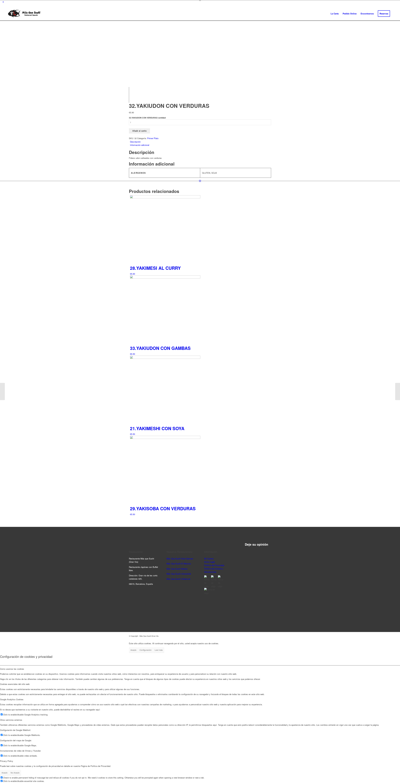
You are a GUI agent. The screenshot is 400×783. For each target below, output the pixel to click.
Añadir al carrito (139, 131)
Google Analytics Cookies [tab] (11, 699)
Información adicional (139, 144)
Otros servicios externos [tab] (11, 719)
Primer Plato (152, 138)
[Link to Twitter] (268, 636)
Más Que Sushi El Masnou (179, 563)
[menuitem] (335, 13)
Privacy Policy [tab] (6, 761)
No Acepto (15, 772)
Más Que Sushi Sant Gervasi (180, 558)
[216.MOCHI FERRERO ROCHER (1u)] (2, 391)
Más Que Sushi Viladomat (178, 578)
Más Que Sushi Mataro (177, 568)
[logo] (24, 13)
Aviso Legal (209, 561)
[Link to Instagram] (259, 636)
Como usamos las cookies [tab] (12, 668)
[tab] (200, 141)
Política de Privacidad (214, 565)
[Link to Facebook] (264, 636)
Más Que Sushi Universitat (179, 573)
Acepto (133, 650)
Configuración (146, 650)
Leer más (159, 650)
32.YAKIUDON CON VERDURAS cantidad (147, 117)
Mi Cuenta (208, 558)
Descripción (135, 141)
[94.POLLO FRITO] (397, 391)
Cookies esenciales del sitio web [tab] (15, 684)
